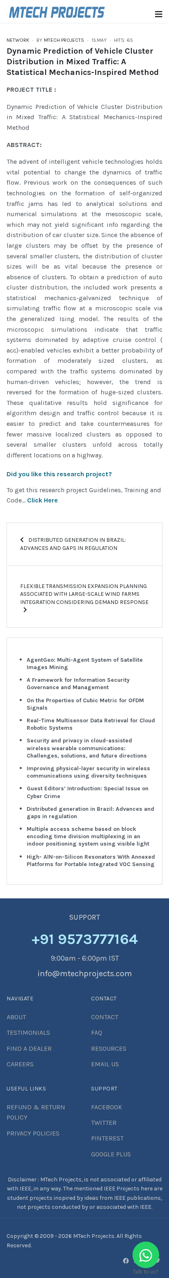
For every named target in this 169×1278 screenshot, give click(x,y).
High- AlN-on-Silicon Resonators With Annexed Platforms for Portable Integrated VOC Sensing (91, 860)
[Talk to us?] (145, 1255)
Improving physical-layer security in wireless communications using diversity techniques (88, 772)
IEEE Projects (122, 1188)
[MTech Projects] (57, 11)
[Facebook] (126, 1261)
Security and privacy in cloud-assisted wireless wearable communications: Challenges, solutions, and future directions (87, 748)
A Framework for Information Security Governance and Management (78, 683)
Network (18, 40)
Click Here (42, 500)
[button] (158, 14)
